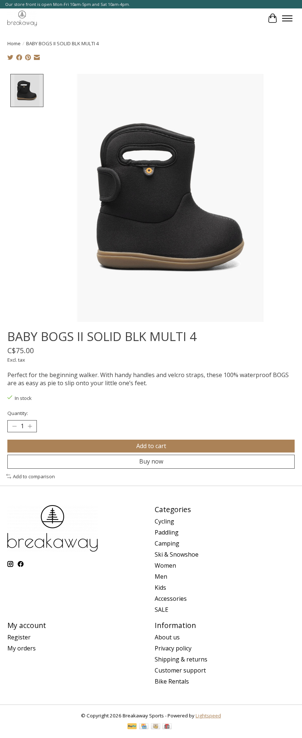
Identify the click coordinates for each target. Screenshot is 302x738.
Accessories (171, 599)
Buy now (151, 461)
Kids (160, 587)
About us (167, 637)
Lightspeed (208, 715)
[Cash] (155, 727)
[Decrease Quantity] (14, 426)
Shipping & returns (181, 659)
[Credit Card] (143, 727)
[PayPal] (132, 727)
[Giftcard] (167, 727)
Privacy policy (173, 648)
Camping (167, 543)
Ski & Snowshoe (177, 554)
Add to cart (151, 446)
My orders (21, 648)
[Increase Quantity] (30, 426)
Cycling (164, 521)
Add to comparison (34, 476)
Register (19, 637)
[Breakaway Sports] (22, 18)
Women (165, 565)
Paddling (167, 532)
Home (14, 43)
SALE (161, 610)
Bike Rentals (172, 681)
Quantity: (17, 413)
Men (161, 576)
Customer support (180, 670)
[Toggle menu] (287, 18)
